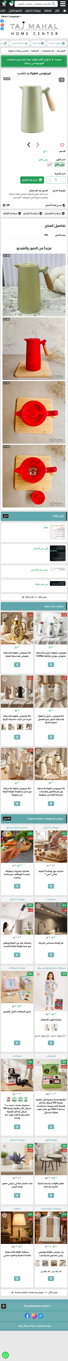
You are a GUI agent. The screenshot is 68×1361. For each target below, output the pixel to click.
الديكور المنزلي (15, 10)
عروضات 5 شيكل (33, 10)
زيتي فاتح (59, 164)
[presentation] (38, 145)
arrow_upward (4, 1306)
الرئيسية (61, 50)
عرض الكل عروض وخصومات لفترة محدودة (34, 1292)
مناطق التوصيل (20, 43)
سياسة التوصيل (54, 213)
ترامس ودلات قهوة (18, 50)
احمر (49, 164)
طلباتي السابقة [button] (57, 43)
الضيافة (47, 10)
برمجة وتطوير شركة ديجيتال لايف (34, 1325)
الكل (57, 10)
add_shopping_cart (50, 664)
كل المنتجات (48, 50)
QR (6, 205)
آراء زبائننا (38, 43)
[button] (11, 4)
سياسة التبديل (32, 213)
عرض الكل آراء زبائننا (34, 597)
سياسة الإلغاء (12, 213)
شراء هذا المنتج (32, 180)
